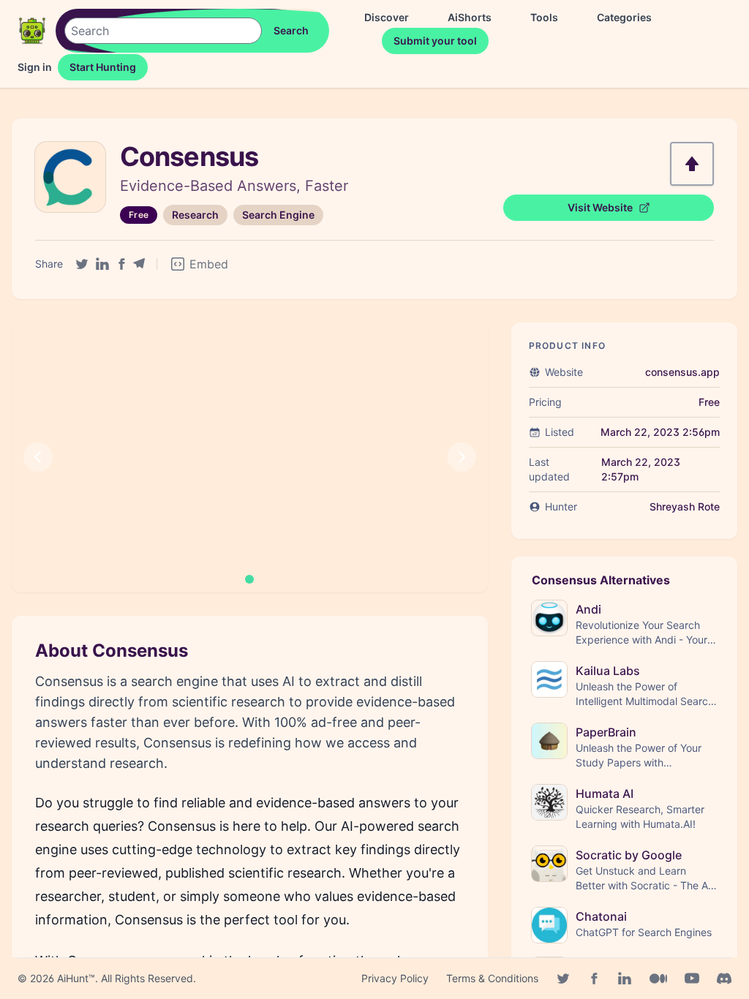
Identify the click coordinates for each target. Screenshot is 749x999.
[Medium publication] (658, 978)
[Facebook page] (594, 978)
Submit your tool (435, 40)
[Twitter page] (563, 978)
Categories (624, 17)
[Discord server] (724, 978)
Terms (492, 978)
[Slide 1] (249, 579)
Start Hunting (102, 67)
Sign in (35, 67)
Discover (386, 17)
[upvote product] (692, 164)
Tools (544, 17)
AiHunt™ (76, 978)
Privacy (395, 978)
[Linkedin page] (624, 978)
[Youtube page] (692, 978)
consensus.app (682, 372)
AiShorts (470, 17)
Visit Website (600, 207)
